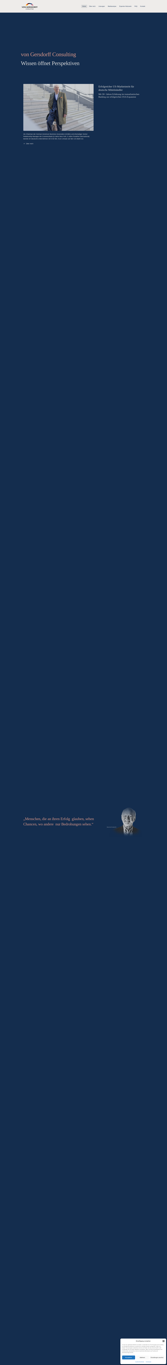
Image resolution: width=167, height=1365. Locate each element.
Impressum (148, 1361)
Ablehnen (142, 1357)
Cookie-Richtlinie (139, 1361)
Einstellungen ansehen (157, 1357)
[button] (163, 1341)
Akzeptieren (128, 1357)
